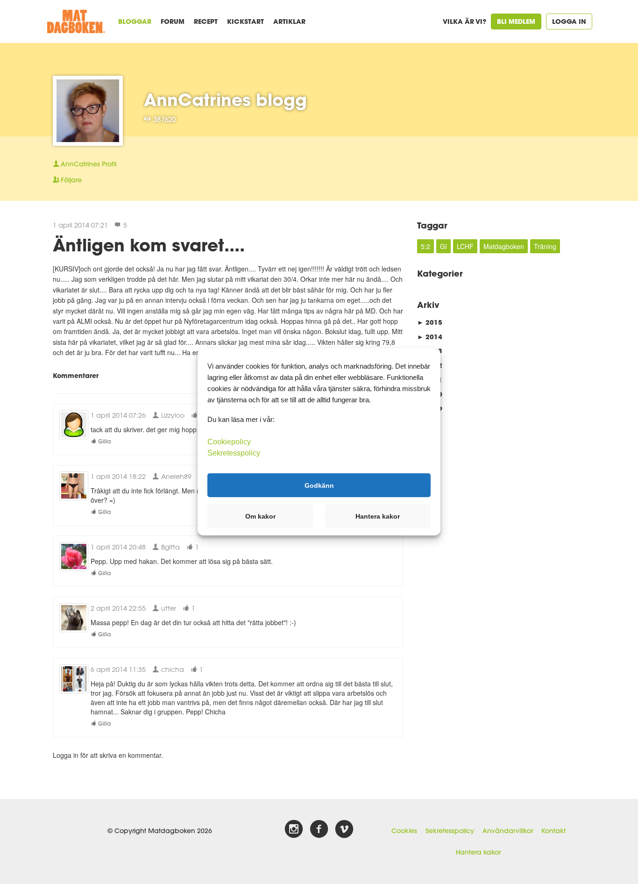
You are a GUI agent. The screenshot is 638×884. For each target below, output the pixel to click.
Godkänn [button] (319, 485)
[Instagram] (293, 829)
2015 (429, 322)
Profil (88, 164)
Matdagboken (503, 246)
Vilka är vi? (464, 21)
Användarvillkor (507, 831)
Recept (206, 21)
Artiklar (289, 21)
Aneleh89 (175, 476)
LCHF (465, 246)
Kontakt (553, 831)
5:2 (425, 246)
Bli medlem (516, 21)
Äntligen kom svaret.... (149, 245)
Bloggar (134, 21)
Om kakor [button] (260, 516)
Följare (71, 180)
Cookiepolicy (229, 442)
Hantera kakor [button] (377, 516)
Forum (172, 21)
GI (443, 246)
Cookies (404, 831)
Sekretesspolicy (449, 831)
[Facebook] (319, 829)
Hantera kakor (478, 852)
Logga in (569, 21)
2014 (429, 336)
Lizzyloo (171, 415)
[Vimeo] (344, 829)
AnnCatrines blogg (225, 99)
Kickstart (245, 21)
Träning (545, 246)
